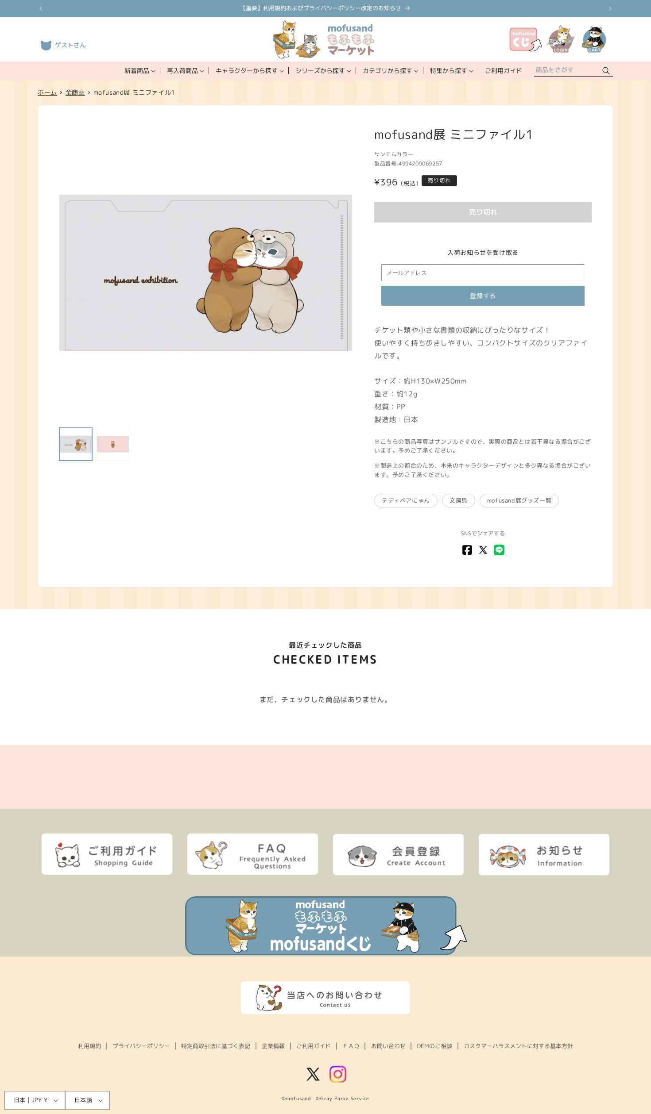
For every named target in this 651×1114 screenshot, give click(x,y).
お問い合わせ (388, 1046)
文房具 (459, 500)
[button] (139, 70)
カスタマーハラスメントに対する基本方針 (518, 1046)
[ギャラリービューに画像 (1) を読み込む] (75, 444)
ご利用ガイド (313, 1046)
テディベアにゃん (406, 500)
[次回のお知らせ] (610, 8)
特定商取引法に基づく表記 (215, 1046)
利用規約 (89, 1046)
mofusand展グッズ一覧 (519, 500)
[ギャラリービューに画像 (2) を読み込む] (113, 444)
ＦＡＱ (351, 1046)
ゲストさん (70, 45)
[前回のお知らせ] (40, 8)
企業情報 (273, 1046)
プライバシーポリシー (141, 1046)
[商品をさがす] (606, 71)
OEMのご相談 (434, 1046)
